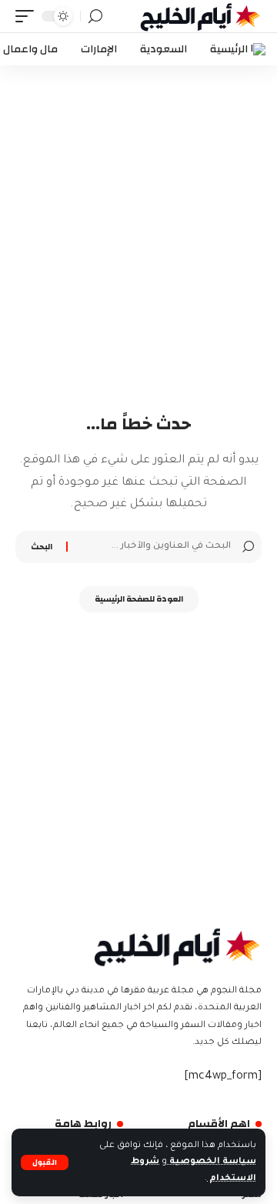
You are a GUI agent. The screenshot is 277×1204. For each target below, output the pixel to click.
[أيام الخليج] (201, 16)
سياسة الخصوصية (211, 1161)
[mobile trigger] (28, 16)
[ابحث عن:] (151, 547)
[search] (95, 16)
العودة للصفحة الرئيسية (139, 599)
